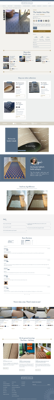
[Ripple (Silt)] (29, 60)
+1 (20, 107)
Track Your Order (15, 385)
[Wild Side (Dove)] (44, 21)
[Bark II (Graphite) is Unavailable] (48, 21)
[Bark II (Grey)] (36, 21)
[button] (38, 14)
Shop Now (11, 62)
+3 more (19, 325)
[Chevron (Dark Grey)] (13, 325)
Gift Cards (14, 390)
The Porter (5, 387)
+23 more (49, 61)
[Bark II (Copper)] (11, 61)
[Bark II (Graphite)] (10, 61)
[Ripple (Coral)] (30, 60)
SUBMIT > (48, 384)
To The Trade (14, 392)
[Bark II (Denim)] (14, 61)
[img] (6, 248)
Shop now (1, 328)
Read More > (6, 368)
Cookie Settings (6, 394)
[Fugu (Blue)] (39, 21)
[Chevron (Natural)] (15, 325)
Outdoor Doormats (6, 385)
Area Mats (5, 390)
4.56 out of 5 (11, 240)
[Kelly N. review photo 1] (6, 256)
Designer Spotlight (7, 361)
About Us (4, 392)
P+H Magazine (14, 394)
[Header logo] (27, 3)
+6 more (32, 60)
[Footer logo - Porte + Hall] (27, 378)
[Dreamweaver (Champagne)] (0, 326)
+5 (45, 87)
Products (7, 7)
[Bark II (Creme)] (34, 21)
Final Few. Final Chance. (27, 0)
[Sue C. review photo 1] (6, 283)
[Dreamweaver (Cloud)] (35, 325)
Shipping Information (16, 387)
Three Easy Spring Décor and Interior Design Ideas (42, 362)
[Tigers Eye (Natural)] (12, 325)
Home (4, 7)
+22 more (16, 61)
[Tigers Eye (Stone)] (47, 325)
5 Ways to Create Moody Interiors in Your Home (24, 362)
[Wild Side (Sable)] (46, 21)
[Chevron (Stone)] (17, 325)
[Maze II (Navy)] (41, 21)
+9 (20, 87)
